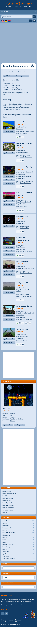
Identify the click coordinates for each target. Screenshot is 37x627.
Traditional (18, 556)
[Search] (34, 16)
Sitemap (3, 620)
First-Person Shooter (18, 533)
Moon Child (6, 408)
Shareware (19, 129)
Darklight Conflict (22, 216)
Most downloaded (8, 498)
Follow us (5, 609)
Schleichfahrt (29, 172)
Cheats (5, 512)
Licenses (5, 573)
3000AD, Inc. (23, 206)
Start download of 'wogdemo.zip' (17, 76)
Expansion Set (18, 528)
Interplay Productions (26, 157)
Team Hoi (12, 419)
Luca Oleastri (23, 341)
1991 (24, 245)
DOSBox (5, 109)
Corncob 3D (20, 122)
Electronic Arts (24, 228)
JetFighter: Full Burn (23, 283)
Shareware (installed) (22, 336)
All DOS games (7, 491)
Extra (32, 268)
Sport (18, 554)
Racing (18, 542)
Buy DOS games (7, 496)
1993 (24, 150)
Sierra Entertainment (26, 319)
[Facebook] (30, 21)
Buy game (9, 183)
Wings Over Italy (22, 329)
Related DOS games (8, 505)
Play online (9, 180)
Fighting (18, 530)
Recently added (7, 503)
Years (5, 564)
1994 (24, 311)
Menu (6, 12)
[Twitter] (34, 21)
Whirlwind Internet (15, 624)
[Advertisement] (18, 42)
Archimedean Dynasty (24, 167)
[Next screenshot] (31, 395)
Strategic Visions (25, 155)
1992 (24, 127)
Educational (18, 525)
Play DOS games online (9, 493)
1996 (24, 175)
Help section (11, 108)
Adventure (18, 521)
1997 (24, 221)
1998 (24, 288)
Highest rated (7, 500)
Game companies (8, 510)
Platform (12, 413)
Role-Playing (18, 547)
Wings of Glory (16, 80)
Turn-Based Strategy (18, 558)
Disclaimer (18, 620)
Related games (8, 583)
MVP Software (24, 133)
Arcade (18, 523)
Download (9, 131)
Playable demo (16, 85)
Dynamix (22, 317)
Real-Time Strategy (18, 544)
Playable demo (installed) (23, 176)
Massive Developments (26, 181)
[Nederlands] (9, 21)
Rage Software (24, 226)
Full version (13, 417)
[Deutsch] (6, 21)
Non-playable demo (22, 152)
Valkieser (12, 421)
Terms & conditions (7, 622)
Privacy (11, 620)
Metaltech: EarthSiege (24, 306)
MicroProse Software (26, 251)
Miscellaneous (18, 535)
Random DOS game (8, 507)
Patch (27, 290)
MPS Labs (22, 250)
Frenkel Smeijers (20, 419)
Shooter (18, 549)
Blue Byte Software (25, 183)
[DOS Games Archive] (18, 4)
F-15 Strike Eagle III (22, 261)
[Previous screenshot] (5, 395)
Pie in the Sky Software (27, 131)
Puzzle (18, 540)
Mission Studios (24, 294)
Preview (28, 268)
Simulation (19, 127)
